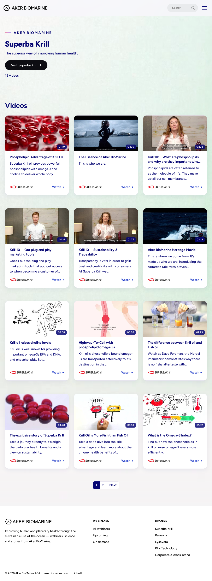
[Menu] (204, 8)
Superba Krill (163, 529)
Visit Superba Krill (26, 65)
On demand (101, 542)
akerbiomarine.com (56, 573)
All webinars (101, 529)
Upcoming (100, 535)
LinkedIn (78, 573)
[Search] (193, 8)
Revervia (161, 535)
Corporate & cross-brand (172, 555)
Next (113, 485)
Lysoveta (161, 542)
